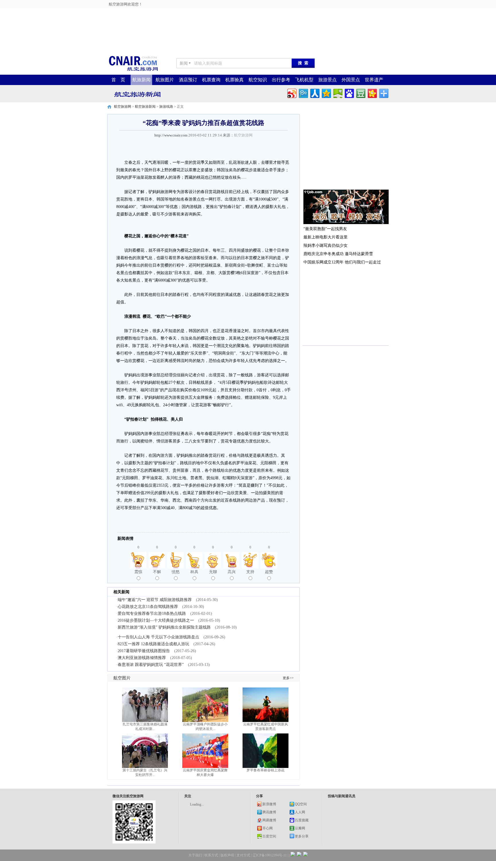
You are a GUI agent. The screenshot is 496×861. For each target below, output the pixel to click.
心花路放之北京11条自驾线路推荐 (148, 606)
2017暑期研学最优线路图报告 (144, 651)
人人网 (300, 812)
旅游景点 (327, 79)
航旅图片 (165, 79)
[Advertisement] (181, 13)
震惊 (138, 572)
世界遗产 (374, 79)
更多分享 (302, 836)
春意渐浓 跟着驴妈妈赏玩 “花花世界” (151, 664)
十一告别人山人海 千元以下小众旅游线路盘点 (158, 637)
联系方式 (211, 855)
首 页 (118, 79)
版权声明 (227, 855)
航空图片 (122, 678)
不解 (157, 572)
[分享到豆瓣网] (360, 92)
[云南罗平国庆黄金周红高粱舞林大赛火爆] (205, 767)
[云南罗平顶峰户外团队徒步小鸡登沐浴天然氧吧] (205, 721)
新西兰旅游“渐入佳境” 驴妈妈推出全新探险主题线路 (164, 627)
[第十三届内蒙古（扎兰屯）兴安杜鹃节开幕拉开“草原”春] (145, 767)
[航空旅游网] (133, 70)
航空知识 (258, 79)
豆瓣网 (300, 828)
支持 (250, 572)
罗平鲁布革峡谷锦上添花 (265, 770)
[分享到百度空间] (337, 92)
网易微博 (269, 820)
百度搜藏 (302, 820)
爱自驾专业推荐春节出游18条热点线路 (152, 613)
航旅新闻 (141, 79)
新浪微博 (269, 804)
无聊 (213, 572)
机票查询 (211, 79)
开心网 (267, 828)
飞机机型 (304, 79)
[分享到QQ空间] (326, 92)
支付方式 (243, 855)
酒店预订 (188, 79)
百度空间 (269, 836)
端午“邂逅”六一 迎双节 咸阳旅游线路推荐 (155, 600)
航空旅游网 (122, 107)
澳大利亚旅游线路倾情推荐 (142, 658)
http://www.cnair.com (170, 135)
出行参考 (281, 79)
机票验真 (234, 79)
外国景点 (351, 79)
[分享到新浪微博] (291, 92)
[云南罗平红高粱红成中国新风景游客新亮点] (265, 721)
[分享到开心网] (372, 92)
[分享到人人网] (314, 92)
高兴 (232, 572)
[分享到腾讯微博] (303, 92)
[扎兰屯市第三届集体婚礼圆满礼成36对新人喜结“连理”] (145, 721)
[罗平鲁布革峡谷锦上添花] (265, 767)
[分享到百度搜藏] (349, 92)
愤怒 (176, 572)
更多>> (288, 678)
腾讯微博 (269, 812)
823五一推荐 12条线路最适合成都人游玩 (153, 644)
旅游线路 (166, 107)
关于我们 (195, 855)
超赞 (269, 572)
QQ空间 (301, 804)
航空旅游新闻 (145, 107)
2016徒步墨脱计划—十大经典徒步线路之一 (156, 620)
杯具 (194, 572)
